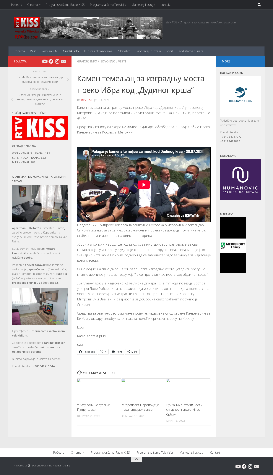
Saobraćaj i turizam (148, 51)
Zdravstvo (123, 51)
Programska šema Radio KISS (65, 5)
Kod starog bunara (190, 51)
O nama (32, 5)
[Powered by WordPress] (29, 465)
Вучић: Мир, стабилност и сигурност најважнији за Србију (184, 409)
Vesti (33, 51)
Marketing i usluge (143, 5)
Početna (16, 5)
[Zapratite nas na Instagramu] (57, 61)
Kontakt (165, 5)
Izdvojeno (108, 61)
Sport (169, 51)
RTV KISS (86, 100)
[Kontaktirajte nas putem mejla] (63, 61)
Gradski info (71, 51)
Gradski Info (87, 61)
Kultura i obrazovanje (98, 51)
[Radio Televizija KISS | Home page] (88, 28)
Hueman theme (61, 465)
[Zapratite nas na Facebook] (50, 61)
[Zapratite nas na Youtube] (44, 61)
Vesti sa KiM (50, 51)
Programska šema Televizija (108, 5)
